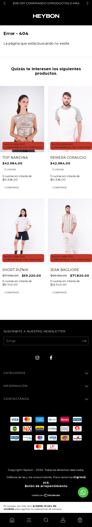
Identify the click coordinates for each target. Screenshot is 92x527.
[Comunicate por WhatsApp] (83, 492)
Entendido (78, 507)
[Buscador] (46, 519)
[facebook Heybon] (51, 358)
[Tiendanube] (46, 495)
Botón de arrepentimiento (46, 486)
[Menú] (29, 519)
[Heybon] (12, 519)
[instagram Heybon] (38, 358)
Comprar (12, 187)
